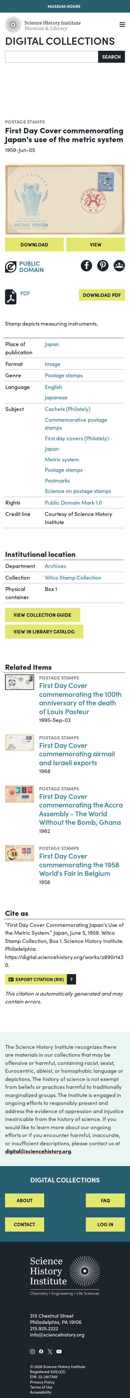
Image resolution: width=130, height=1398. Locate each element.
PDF (25, 293)
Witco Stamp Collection (73, 577)
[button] (71, 979)
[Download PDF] (10, 296)
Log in (105, 1224)
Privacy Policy (42, 1381)
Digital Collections (60, 40)
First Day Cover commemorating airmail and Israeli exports (77, 753)
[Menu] (122, 24)
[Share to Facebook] (86, 265)
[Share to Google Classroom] (119, 265)
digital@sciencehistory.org (38, 1151)
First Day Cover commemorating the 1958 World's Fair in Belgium (79, 864)
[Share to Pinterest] (103, 265)
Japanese (56, 397)
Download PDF (102, 295)
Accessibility (40, 1392)
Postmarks (57, 480)
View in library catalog (44, 631)
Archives (55, 565)
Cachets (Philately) (68, 409)
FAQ (105, 1200)
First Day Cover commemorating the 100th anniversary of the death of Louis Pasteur (80, 698)
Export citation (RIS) (39, 979)
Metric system (62, 459)
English (53, 386)
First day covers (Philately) (77, 438)
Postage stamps (25, 121)
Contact (24, 1224)
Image (53, 363)
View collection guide (42, 614)
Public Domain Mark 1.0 (73, 502)
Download (34, 244)
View (96, 244)
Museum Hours (64, 6)
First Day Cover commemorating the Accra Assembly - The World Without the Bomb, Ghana (81, 809)
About (24, 1200)
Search (111, 56)
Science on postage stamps (78, 490)
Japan (52, 344)
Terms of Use (41, 1386)
